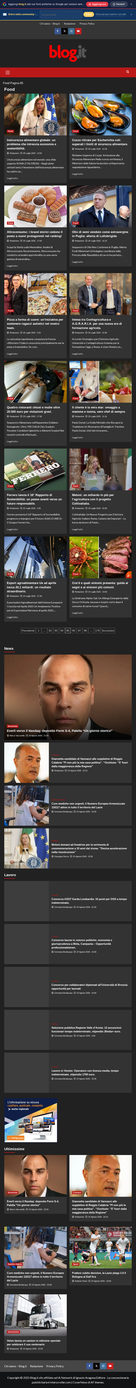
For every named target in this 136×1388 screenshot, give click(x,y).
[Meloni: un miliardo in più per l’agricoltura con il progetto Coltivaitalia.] (100, 469)
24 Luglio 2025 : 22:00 (97, 508)
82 (50, 630)
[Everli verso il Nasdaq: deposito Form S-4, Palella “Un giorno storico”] (68, 697)
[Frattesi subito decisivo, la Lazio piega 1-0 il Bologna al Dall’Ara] (100, 1247)
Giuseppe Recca (61, 856)
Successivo (108, 630)
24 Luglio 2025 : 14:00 (97, 592)
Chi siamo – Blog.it (50, 23)
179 (97, 630)
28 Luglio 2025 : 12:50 (32, 153)
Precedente (28, 630)
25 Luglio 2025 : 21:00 (97, 333)
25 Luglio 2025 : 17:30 (32, 416)
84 (62, 630)
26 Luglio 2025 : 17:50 (32, 241)
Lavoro (55, 895)
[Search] (128, 72)
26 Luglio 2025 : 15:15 (97, 241)
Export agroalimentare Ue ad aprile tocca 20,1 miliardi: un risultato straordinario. (31, 587)
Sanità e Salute (58, 800)
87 (79, 630)
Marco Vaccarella (17, 736)
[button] (7, 72)
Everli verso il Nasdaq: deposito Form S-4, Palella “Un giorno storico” (59, 731)
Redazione (69, 23)
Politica (55, 841)
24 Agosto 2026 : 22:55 (33, 1349)
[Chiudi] (131, 4)
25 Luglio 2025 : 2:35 (32, 508)
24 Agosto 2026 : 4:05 (85, 1036)
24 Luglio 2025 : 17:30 (32, 596)
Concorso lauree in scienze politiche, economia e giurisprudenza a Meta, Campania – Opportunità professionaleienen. (82, 944)
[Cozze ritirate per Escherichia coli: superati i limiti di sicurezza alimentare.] (100, 114)
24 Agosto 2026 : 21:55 (86, 907)
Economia (12, 726)
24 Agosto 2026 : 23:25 (39, 736)
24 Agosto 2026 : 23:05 (86, 812)
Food (6, 83)
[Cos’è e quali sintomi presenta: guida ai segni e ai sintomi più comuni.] (100, 557)
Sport (75, 1264)
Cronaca (55, 755)
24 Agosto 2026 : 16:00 (86, 952)
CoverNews (80, 1382)
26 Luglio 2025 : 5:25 (32, 333)
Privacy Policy (87, 23)
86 (73, 630)
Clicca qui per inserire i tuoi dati (111, 14)
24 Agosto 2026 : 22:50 (83, 856)
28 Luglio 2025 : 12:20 (97, 149)
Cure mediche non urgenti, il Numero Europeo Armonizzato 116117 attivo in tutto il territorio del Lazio (35, 1276)
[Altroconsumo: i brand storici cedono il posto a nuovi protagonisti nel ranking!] (35, 206)
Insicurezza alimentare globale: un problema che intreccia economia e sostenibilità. (31, 144)
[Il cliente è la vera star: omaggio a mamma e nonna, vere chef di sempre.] (100, 382)
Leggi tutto (12, 178)
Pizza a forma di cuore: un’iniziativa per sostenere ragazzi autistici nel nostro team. (35, 324)
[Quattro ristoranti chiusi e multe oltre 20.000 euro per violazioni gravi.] (35, 382)
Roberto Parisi (81, 1281)
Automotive (13, 1332)
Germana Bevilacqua (63, 812)
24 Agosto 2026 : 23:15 (77, 771)
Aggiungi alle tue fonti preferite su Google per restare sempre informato (53, 4)
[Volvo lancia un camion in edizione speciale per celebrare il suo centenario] (35, 1315)
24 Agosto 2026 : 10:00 (86, 993)
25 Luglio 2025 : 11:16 (97, 416)
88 (85, 630)
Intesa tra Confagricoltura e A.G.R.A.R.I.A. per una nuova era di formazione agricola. (97, 324)
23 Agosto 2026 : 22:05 (86, 1079)
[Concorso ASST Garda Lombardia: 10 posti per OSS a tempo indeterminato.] (26, 901)
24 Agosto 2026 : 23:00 (101, 1281)
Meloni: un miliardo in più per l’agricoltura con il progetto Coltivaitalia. (93, 499)
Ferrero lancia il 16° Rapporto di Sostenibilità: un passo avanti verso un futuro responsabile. (34, 499)
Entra (89, 14)
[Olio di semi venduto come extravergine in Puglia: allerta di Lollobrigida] (100, 206)
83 (56, 630)
